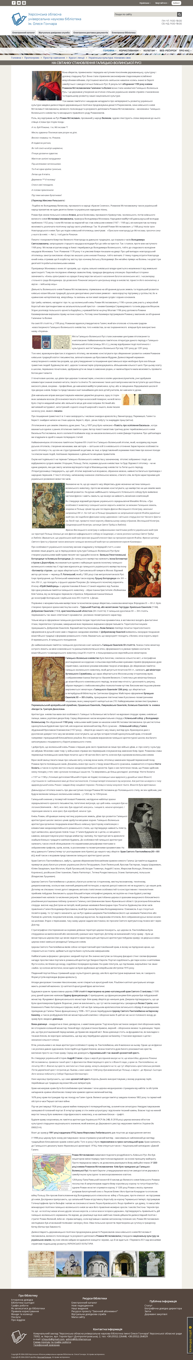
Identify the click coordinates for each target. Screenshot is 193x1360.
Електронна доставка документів (91, 32)
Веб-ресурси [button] (168, 50)
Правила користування (25, 1311)
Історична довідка (22, 1299)
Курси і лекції (76, 57)
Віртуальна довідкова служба (54, 32)
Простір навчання (54, 57)
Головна (16, 57)
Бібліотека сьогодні (22, 1302)
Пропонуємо (32, 57)
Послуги (16, 1317)
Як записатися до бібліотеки (28, 1308)
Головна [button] (108, 50)
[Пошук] (179, 14)
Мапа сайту (78, 1317)
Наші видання (79, 1308)
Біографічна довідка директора (163, 1308)
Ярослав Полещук (44, 1357)
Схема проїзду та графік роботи (52, 1342)
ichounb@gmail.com (52, 1339)
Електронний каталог (23, 32)
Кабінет (176, 3)
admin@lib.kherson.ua (78, 1339)
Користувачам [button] (129, 50)
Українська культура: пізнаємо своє (109, 57)
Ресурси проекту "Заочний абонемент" (94, 1311)
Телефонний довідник (46, 1345)
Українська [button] (144, 3)
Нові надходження (82, 1305)
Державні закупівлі (156, 1314)
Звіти (148, 1311)
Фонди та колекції (22, 1314)
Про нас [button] (184, 50)
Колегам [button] (149, 50)
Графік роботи (19, 1305)
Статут (148, 1305)
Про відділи (18, 1319)
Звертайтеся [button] (161, 3)
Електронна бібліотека (123, 32)
